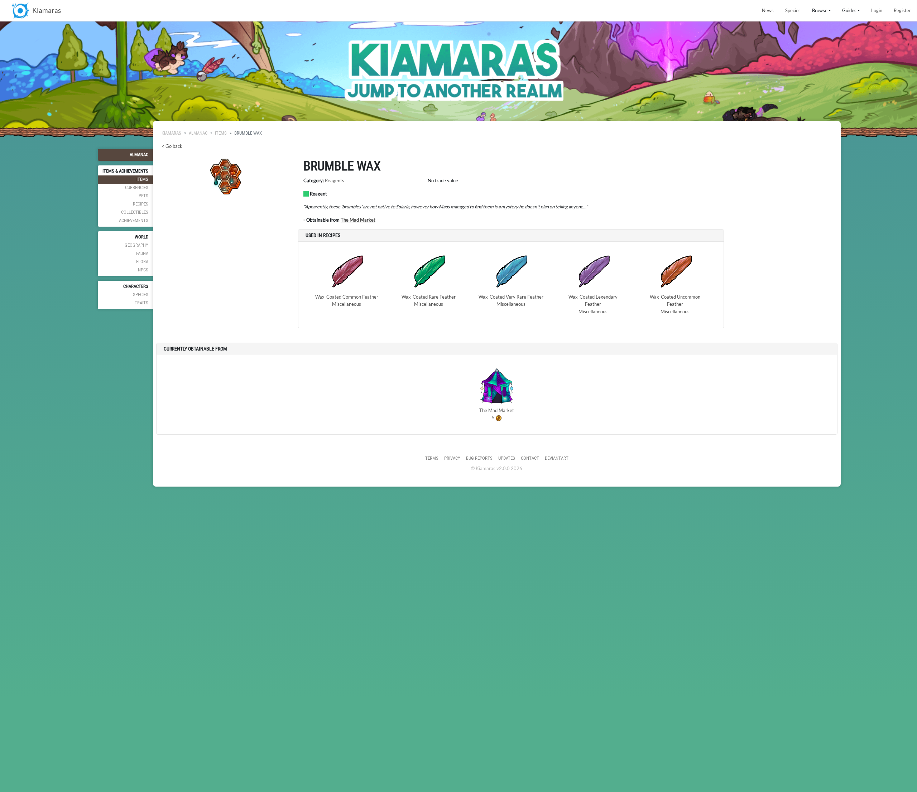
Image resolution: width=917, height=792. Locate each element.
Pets (143, 195)
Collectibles (134, 212)
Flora (142, 261)
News (768, 10)
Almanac (139, 154)
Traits (141, 302)
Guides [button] (849, 10)
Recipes (140, 204)
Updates (506, 458)
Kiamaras (171, 133)
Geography (136, 245)
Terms (431, 458)
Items (142, 179)
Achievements (133, 220)
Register (902, 10)
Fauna (142, 253)
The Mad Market (358, 220)
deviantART (556, 458)
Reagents (334, 180)
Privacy (452, 458)
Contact (530, 458)
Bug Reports (479, 458)
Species (793, 10)
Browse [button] (819, 10)
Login (876, 10)
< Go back (172, 146)
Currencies (136, 187)
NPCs (143, 269)
